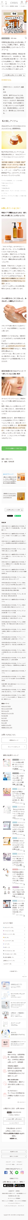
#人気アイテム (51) (6, 725)
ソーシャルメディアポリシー (14, 1203)
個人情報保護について (21, 1193)
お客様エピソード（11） (9, 960)
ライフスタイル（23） (9, 950)
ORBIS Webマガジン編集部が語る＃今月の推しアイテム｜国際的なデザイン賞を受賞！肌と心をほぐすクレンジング (14, 564)
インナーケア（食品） (10, 1164)
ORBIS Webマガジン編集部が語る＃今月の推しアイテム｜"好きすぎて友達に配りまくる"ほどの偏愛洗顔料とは (14, 571)
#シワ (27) (4, 718)
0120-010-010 (16, 1112)
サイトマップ (21, 1205)
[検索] (6, 2)
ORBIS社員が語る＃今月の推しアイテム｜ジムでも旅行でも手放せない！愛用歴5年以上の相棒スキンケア (14, 665)
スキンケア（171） (9, 927)
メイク (13, 1162)
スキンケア (8, 1162)
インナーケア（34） (9, 940)
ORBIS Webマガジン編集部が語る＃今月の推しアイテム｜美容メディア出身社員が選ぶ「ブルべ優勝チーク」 (14, 528)
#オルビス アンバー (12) (8, 713)
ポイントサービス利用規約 (20, 1201)
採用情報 (17, 1191)
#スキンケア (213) (6, 706)
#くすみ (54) (5, 715)
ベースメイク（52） (9, 931)
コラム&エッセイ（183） (10, 954)
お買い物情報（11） (9, 957)
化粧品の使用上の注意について (8, 1193)
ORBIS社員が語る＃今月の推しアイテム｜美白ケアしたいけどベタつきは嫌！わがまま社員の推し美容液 (14, 678)
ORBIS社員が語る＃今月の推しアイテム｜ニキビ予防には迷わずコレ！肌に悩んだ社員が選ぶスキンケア (14, 644)
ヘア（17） (7, 944)
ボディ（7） (7, 947)
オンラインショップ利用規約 (14, 1198)
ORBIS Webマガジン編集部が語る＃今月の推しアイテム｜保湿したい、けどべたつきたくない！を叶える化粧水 (14, 556)
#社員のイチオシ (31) (7, 727)
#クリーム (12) (5, 711)
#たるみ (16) (5, 720)
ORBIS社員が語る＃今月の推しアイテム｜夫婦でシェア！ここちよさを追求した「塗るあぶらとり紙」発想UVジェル (14, 697)
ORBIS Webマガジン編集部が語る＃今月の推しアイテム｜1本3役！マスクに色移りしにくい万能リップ (14, 535)
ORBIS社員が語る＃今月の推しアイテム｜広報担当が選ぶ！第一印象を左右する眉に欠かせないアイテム (14, 623)
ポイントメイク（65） (9, 934)
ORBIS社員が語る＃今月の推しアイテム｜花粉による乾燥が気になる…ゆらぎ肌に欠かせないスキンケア (14, 652)
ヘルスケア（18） (7, 964)
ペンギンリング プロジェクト (10, 1205)
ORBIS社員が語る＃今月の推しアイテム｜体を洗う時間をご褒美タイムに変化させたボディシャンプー (14, 631)
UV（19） (6, 937)
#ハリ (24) (4, 723)
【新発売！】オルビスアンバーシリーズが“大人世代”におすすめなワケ (9, 495)
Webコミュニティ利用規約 (7, 1201)
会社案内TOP (11, 1191)
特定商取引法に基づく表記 (14, 1196)
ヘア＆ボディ (19, 1162)
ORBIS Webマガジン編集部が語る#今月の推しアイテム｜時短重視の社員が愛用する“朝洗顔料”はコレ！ (14, 543)
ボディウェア (19, 1164)
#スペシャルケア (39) (7, 708)
